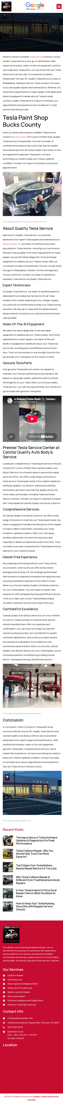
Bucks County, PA (12, 243)
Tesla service (36, 56)
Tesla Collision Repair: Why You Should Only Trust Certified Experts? (34, 853)
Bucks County (19, 136)
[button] (59, 6)
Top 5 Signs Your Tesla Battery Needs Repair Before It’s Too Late (36, 867)
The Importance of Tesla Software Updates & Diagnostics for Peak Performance (36, 840)
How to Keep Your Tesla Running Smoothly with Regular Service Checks (35, 906)
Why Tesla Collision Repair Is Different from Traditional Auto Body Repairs (38, 880)
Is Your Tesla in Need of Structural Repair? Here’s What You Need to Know (36, 893)
